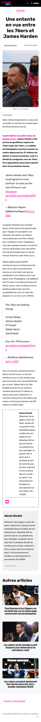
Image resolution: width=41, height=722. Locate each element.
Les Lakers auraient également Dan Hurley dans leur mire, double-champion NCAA (20, 684)
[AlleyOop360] (6, 3)
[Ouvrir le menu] (37, 716)
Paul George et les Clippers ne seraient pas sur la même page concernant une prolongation (20, 611)
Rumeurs (20, 11)
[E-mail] (7, 502)
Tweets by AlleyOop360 (14, 701)
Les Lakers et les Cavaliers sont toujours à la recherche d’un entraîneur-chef (20, 647)
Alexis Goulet (10, 45)
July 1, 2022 (11, 361)
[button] (28, 3)
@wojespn (11, 191)
